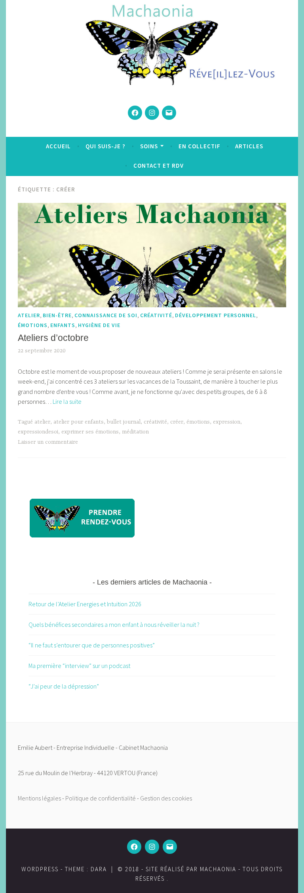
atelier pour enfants (78, 422)
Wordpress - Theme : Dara (64, 869)
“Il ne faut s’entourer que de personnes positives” (91, 645)
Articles (249, 146)
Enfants (62, 325)
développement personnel (215, 315)
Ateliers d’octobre (53, 338)
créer (176, 422)
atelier (29, 315)
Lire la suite (67, 401)
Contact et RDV (158, 165)
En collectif (199, 146)
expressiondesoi (38, 432)
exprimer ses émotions (90, 432)
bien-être (57, 315)
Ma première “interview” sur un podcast (79, 666)
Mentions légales (39, 798)
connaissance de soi (105, 315)
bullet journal (124, 422)
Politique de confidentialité (100, 798)
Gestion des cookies (166, 798)
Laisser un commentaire (48, 442)
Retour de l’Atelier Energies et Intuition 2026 (84, 604)
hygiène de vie (99, 325)
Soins (149, 146)
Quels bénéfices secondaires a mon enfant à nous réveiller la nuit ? (114, 624)
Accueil (58, 146)
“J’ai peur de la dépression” (63, 686)
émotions (33, 325)
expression (226, 422)
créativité (156, 315)
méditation (135, 432)
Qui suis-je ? (105, 146)
